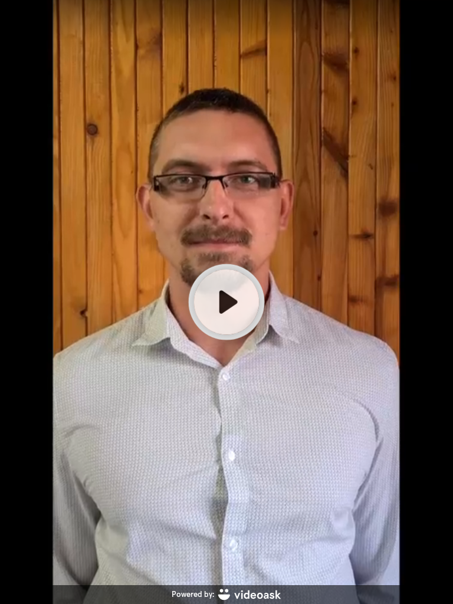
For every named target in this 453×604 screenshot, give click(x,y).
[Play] (226, 302)
